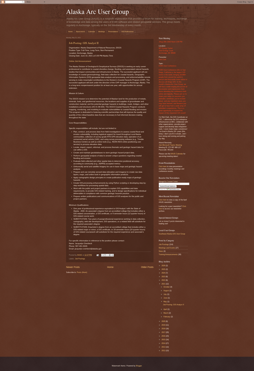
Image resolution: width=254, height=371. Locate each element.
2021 (164, 284)
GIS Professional (127, 32)
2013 (164, 347)
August (166, 291)
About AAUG (80, 32)
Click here (162, 166)
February (167, 317)
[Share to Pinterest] (112, 255)
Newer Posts (73, 267)
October (167, 287)
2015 (164, 340)
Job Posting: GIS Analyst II (84, 43)
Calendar (91, 32)
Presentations (113, 32)
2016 (164, 336)
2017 (164, 332)
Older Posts (147, 267)
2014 (164, 343)
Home (70, 32)
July (165, 294)
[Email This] (102, 255)
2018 (164, 329)
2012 (164, 351)
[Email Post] (97, 255)
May (165, 302)
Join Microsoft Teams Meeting (170, 145)
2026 (164, 266)
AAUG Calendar (177, 154)
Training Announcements (168, 254)
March (166, 313)
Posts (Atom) (82, 272)
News (161, 251)
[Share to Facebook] (110, 255)
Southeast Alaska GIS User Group (172, 234)
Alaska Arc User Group (97, 11)
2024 (164, 273)
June (166, 298)
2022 (164, 280)
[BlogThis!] (105, 255)
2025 (164, 269)
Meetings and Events (167, 248)
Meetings (101, 32)
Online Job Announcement (80, 61)
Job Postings (80, 259)
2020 (164, 321)
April (165, 309)
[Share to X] (107, 255)
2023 (164, 277)
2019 (164, 325)
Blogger (139, 366)
